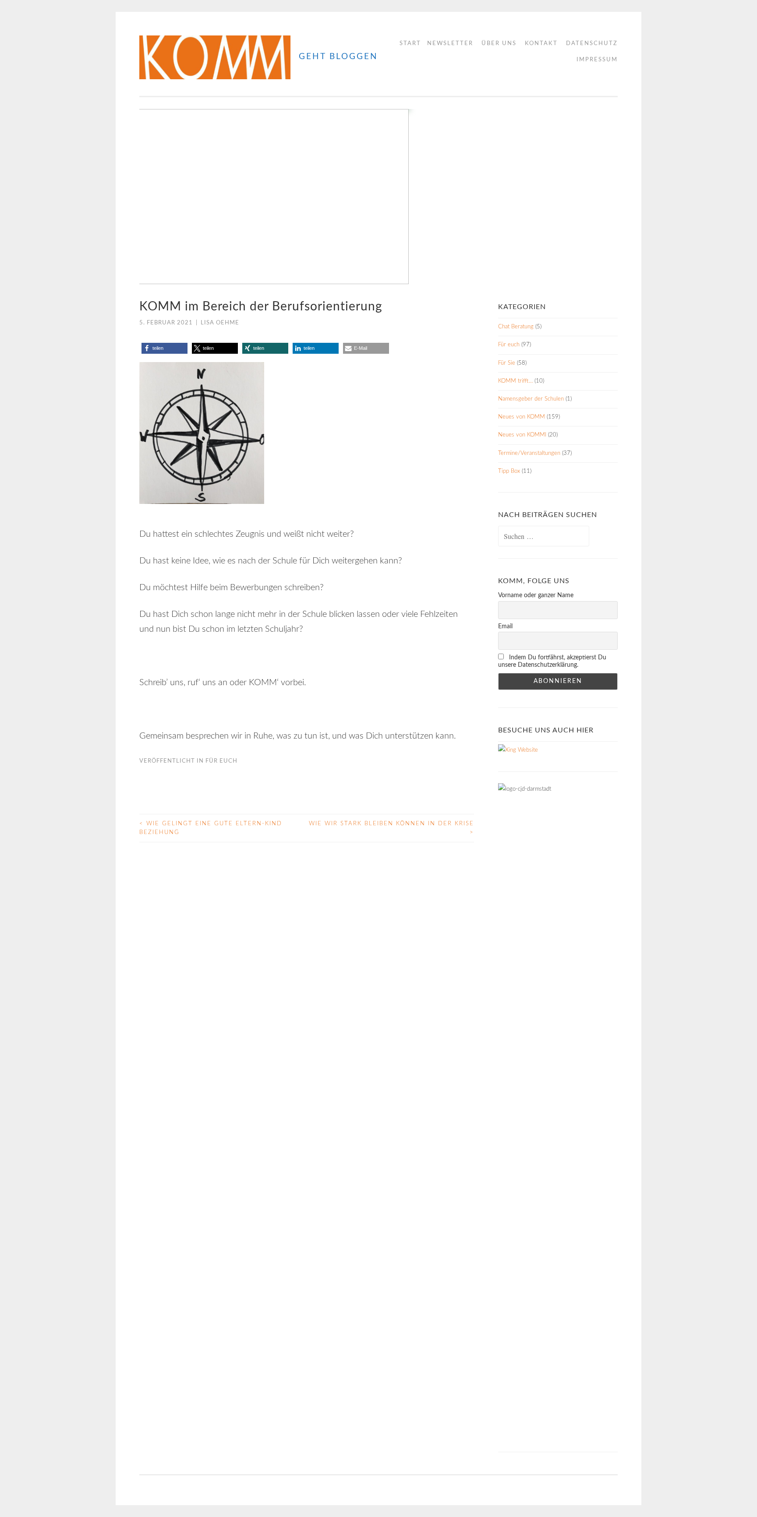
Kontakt (541, 43)
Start (410, 43)
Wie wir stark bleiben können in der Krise (391, 828)
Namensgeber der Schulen (531, 399)
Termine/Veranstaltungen (529, 453)
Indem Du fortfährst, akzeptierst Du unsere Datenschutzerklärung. (552, 661)
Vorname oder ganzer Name (535, 595)
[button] (153, 197)
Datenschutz (592, 43)
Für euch (221, 761)
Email (505, 626)
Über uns (498, 43)
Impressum (597, 60)
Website (527, 750)
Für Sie (506, 363)
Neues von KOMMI (522, 435)
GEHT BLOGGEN (338, 57)
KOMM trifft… (515, 381)
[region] (378, 196)
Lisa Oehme (220, 323)
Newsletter (450, 43)
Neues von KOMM (521, 417)
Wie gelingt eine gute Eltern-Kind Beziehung (210, 828)
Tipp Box (509, 471)
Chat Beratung (516, 327)
